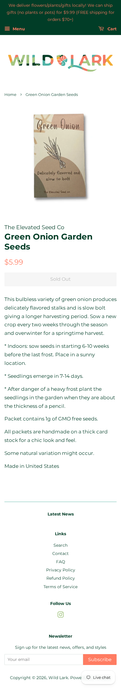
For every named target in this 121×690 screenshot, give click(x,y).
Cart (111, 29)
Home (10, 94)
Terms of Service (60, 586)
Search (60, 545)
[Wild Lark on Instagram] (60, 615)
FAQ (60, 561)
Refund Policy (60, 578)
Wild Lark (58, 677)
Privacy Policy (60, 570)
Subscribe (100, 659)
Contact (60, 553)
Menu (18, 29)
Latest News (61, 514)
